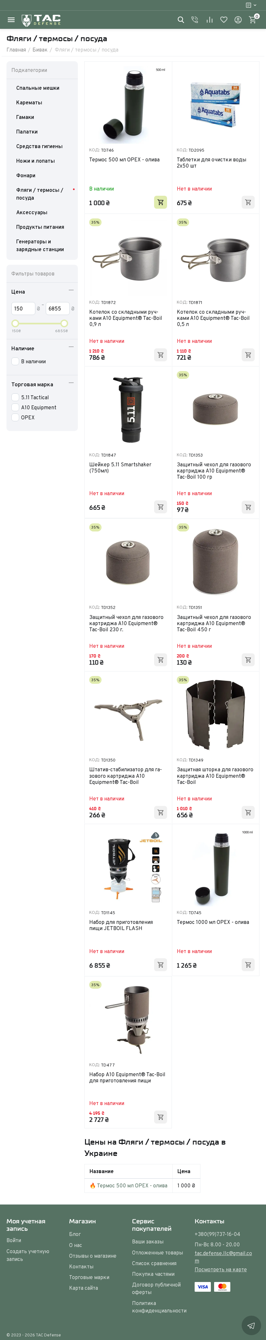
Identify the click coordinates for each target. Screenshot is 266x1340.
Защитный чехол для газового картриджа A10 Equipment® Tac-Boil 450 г (214, 623)
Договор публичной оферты (156, 1288)
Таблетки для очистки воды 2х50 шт (211, 163)
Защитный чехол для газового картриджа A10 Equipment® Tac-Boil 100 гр (214, 470)
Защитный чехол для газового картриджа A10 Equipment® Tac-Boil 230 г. (126, 623)
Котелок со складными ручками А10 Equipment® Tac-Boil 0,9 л (125, 318)
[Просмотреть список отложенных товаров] (224, 20)
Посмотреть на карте (221, 1269)
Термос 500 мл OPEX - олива (124, 160)
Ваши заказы (147, 1241)
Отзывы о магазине (92, 1256)
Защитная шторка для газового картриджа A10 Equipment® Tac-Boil (215, 775)
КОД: (94, 150)
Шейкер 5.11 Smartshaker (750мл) (120, 467)
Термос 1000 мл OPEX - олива (213, 922)
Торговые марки (89, 1277)
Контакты (81, 1266)
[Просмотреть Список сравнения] (209, 20)
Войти (13, 1240)
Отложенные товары (157, 1252)
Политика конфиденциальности (159, 1306)
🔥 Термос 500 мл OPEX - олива (128, 1185)
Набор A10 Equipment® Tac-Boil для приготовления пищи (127, 1077)
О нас (75, 1245)
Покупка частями (153, 1274)
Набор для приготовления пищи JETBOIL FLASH (121, 925)
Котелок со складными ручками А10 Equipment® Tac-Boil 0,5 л (213, 318)
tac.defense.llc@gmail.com (223, 1256)
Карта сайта (83, 1288)
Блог (75, 1234)
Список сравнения (154, 1263)
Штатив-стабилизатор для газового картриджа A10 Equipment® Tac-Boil (125, 775)
